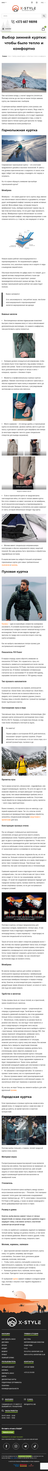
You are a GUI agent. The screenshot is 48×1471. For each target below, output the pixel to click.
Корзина (5, 1370)
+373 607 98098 (29, 1367)
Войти (4, 1376)
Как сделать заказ (8, 1339)
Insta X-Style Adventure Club (34, 1354)
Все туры (27, 1339)
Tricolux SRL (24, 1461)
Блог (9, 56)
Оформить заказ (8, 1373)
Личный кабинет (8, 1367)
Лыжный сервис (8, 1357)
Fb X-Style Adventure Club (33, 1351)
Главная (4, 56)
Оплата (4, 1345)
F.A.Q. (26, 1348)
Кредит (4, 1348)
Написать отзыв (8, 1432)
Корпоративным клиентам (34, 1342)
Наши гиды (28, 1345)
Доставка (5, 1342)
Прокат (4, 1354)
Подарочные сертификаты (12, 1382)
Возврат (4, 1351)
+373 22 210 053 (29, 1372)
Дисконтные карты (9, 1379)
